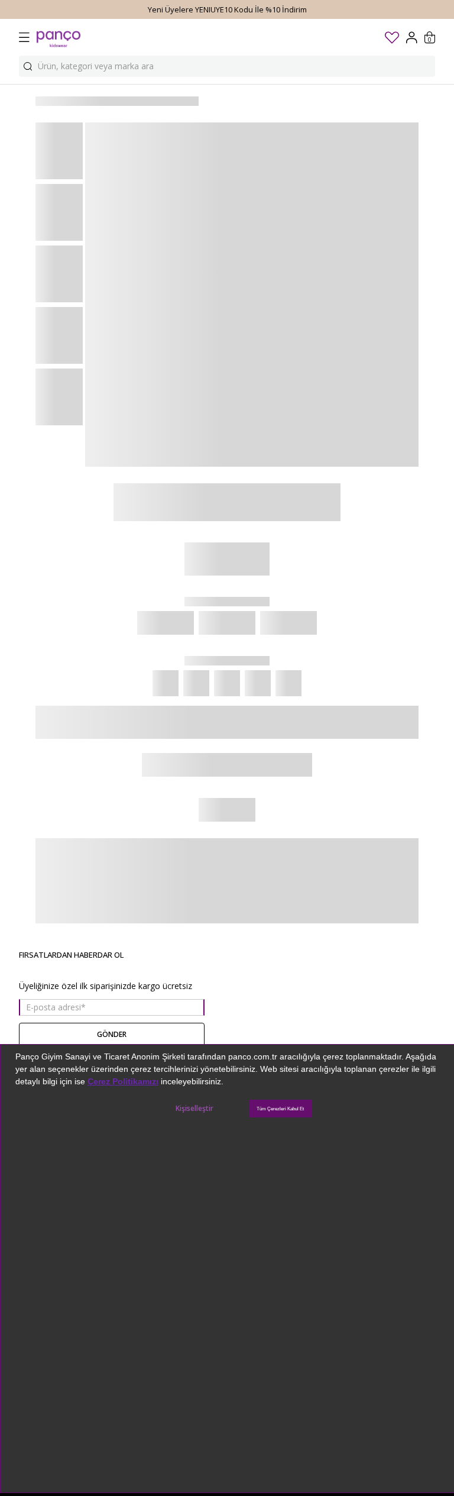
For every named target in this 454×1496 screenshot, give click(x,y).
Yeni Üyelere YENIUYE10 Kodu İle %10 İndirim (227, 9)
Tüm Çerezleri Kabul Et (280, 1109)
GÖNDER (112, 1034)
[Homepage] (58, 37)
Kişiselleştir (194, 1108)
